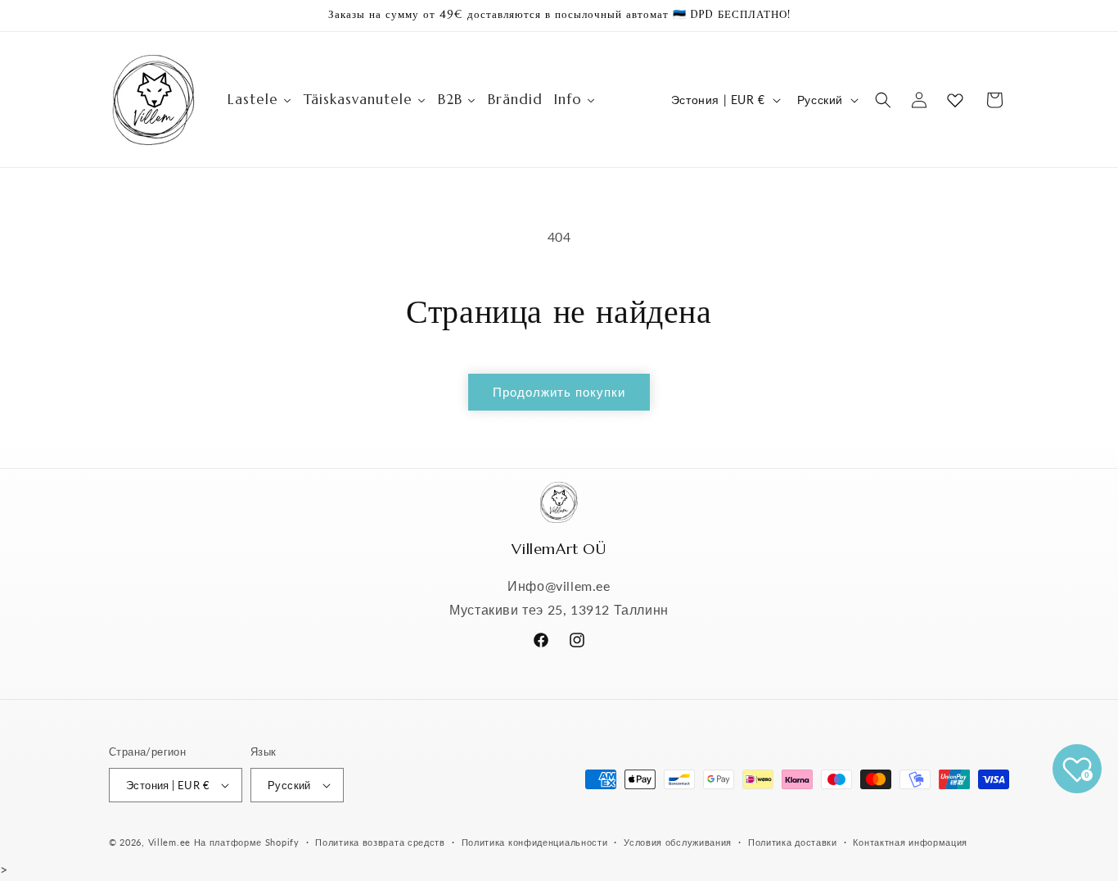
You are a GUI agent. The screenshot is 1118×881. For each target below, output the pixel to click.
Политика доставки (792, 842)
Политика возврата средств (380, 842)
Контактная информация (910, 842)
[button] (883, 100)
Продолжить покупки (559, 391)
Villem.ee (171, 842)
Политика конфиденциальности (535, 842)
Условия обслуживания (678, 842)
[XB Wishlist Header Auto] (955, 100)
